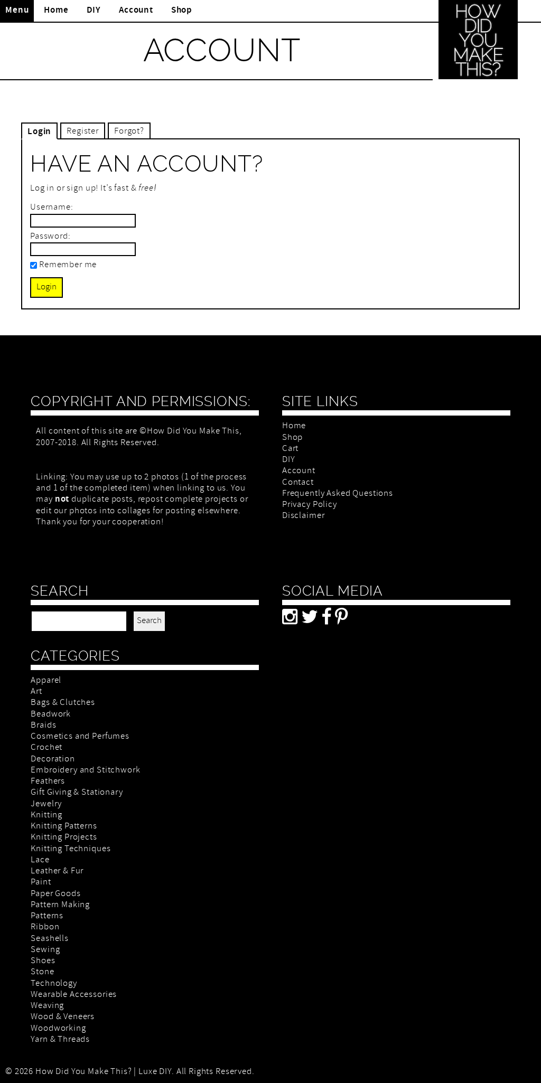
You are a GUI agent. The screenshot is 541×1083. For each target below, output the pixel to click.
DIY (94, 10)
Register (83, 131)
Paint (41, 882)
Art (36, 692)
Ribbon (45, 927)
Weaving (47, 1006)
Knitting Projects (64, 837)
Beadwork (51, 714)
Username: (51, 207)
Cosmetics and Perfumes (80, 736)
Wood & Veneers (63, 1017)
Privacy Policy (309, 505)
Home (56, 10)
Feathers (48, 781)
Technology (54, 984)
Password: (50, 236)
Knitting (46, 815)
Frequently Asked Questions (337, 494)
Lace (40, 860)
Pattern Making (60, 905)
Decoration (53, 759)
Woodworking (58, 1028)
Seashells (50, 939)
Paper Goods (55, 894)
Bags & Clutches (63, 703)
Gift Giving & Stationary (77, 792)
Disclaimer (303, 516)
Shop (181, 10)
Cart (290, 449)
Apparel (46, 681)
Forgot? (129, 131)
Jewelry (46, 804)
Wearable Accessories (74, 995)
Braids (43, 725)
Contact (298, 482)
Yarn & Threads (60, 1040)
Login (39, 132)
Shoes (43, 961)
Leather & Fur (57, 871)
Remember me (68, 265)
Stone (42, 972)
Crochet (46, 748)
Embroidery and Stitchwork (85, 770)
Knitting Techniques (70, 849)
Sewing (45, 950)
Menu (17, 10)
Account (136, 10)
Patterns (47, 916)
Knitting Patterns (64, 826)
